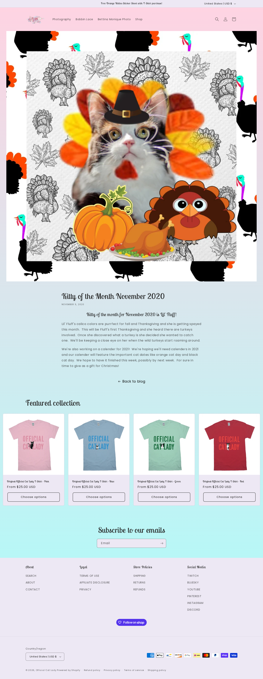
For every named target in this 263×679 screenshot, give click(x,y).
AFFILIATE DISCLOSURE (95, 582)
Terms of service (134, 670)
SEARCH (31, 576)
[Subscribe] (161, 543)
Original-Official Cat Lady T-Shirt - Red (223, 481)
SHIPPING (139, 576)
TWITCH (193, 576)
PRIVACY (85, 589)
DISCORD (193, 610)
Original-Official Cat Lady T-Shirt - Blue (93, 481)
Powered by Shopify (68, 670)
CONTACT (33, 589)
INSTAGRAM (195, 603)
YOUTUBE (193, 589)
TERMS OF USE (89, 576)
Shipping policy (157, 670)
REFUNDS (139, 589)
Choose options (34, 497)
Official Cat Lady (46, 670)
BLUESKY (193, 582)
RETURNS (139, 582)
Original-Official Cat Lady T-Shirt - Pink (28, 481)
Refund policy (92, 670)
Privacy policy (112, 670)
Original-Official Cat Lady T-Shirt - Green (159, 481)
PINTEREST (194, 596)
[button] (217, 19)
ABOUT (30, 582)
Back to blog (133, 381)
